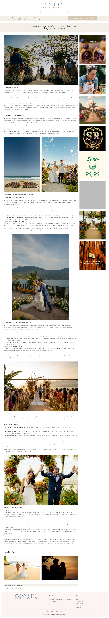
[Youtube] (56, 611)
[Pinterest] (52, 611)
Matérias (69, 12)
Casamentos (53, 12)
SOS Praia (61, 12)
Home (30, 12)
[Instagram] (47, 611)
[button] (90, 62)
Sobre (36, 12)
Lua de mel (77, 12)
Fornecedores (44, 12)
